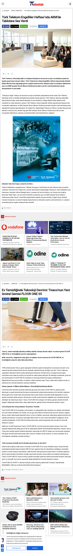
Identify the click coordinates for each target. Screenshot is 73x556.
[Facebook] (2, 546)
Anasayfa (6, 10)
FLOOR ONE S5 (15, 469)
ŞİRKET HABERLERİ (16, 10)
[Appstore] (2, 550)
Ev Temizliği (7, 469)
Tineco (21, 469)
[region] (25, 541)
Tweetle (15, 26)
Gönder (25, 26)
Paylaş (7, 26)
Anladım (35, 548)
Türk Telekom (7, 208)
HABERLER (14, 283)
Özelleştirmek (16, 548)
